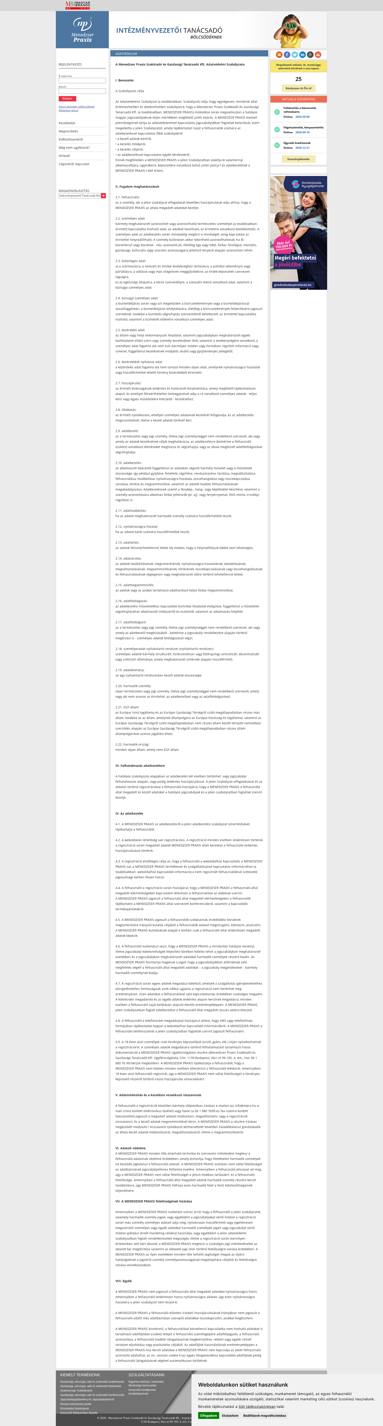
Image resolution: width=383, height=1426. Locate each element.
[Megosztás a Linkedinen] (302, 54)
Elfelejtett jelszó (68, 110)
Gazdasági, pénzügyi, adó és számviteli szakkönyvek (92, 1381)
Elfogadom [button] (208, 1415)
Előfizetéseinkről (71, 139)
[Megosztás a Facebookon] (287, 54)
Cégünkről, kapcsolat (74, 164)
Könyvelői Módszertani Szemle (79, 1412)
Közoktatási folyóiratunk (74, 1408)
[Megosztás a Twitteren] (294, 54)
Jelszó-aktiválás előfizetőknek (77, 106)
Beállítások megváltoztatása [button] (264, 1415)
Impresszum (189, 1418)
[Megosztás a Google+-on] (310, 54)
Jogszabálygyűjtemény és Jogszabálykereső (87, 1399)
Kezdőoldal (67, 123)
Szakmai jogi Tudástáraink (76, 1390)
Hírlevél (64, 156)
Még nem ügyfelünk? (74, 147)
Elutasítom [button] (230, 1415)
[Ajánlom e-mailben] (279, 54)
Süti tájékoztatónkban (257, 1406)
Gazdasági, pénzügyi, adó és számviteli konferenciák (92, 1395)
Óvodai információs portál (75, 1404)
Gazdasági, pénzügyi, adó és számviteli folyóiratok (90, 1386)
